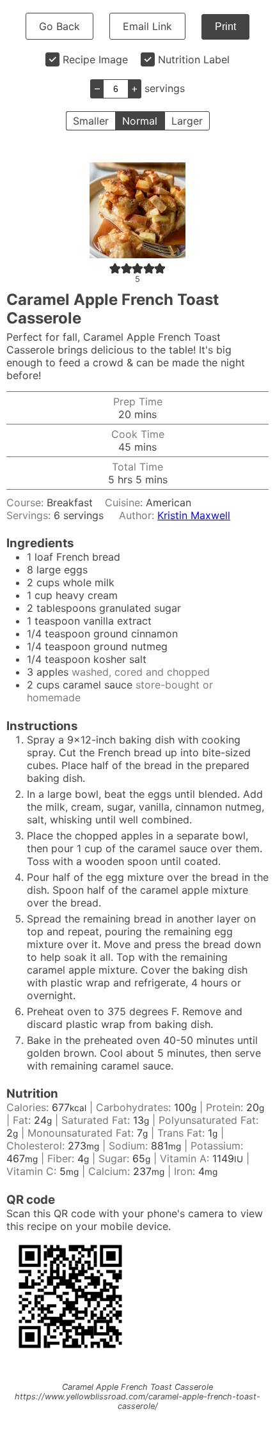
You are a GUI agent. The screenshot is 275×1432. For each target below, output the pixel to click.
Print (225, 26)
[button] (115, 267)
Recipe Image (95, 59)
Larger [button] (187, 120)
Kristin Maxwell (193, 515)
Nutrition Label (194, 59)
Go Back (59, 26)
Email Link (147, 26)
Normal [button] (139, 120)
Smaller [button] (91, 120)
